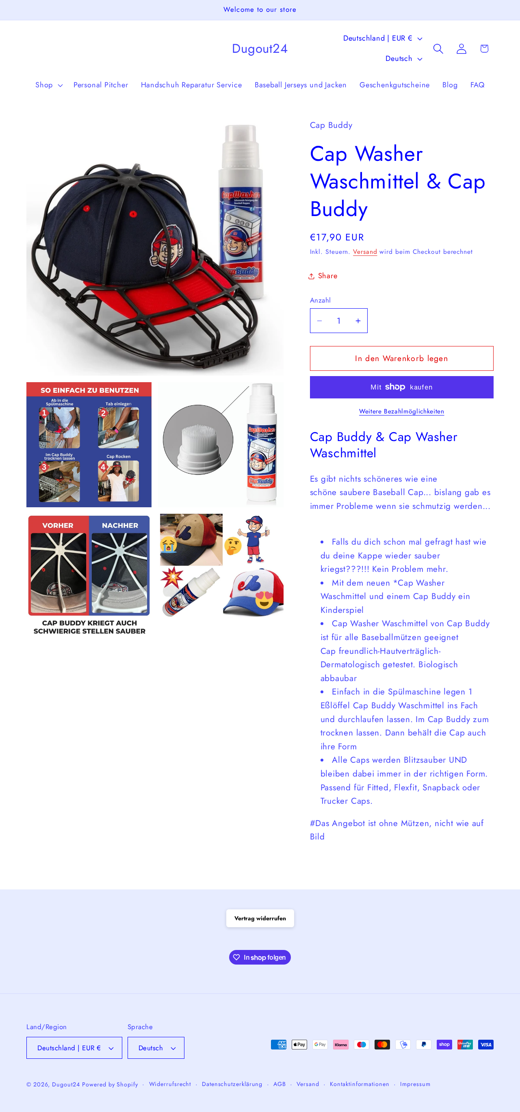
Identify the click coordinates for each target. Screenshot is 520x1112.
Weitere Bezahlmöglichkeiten (401, 411)
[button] (48, 85)
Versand (365, 251)
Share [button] (328, 275)
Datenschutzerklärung (232, 1084)
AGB (279, 1084)
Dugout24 (66, 1084)
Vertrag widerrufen (260, 918)
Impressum (415, 1084)
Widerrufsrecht (170, 1084)
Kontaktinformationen (359, 1084)
